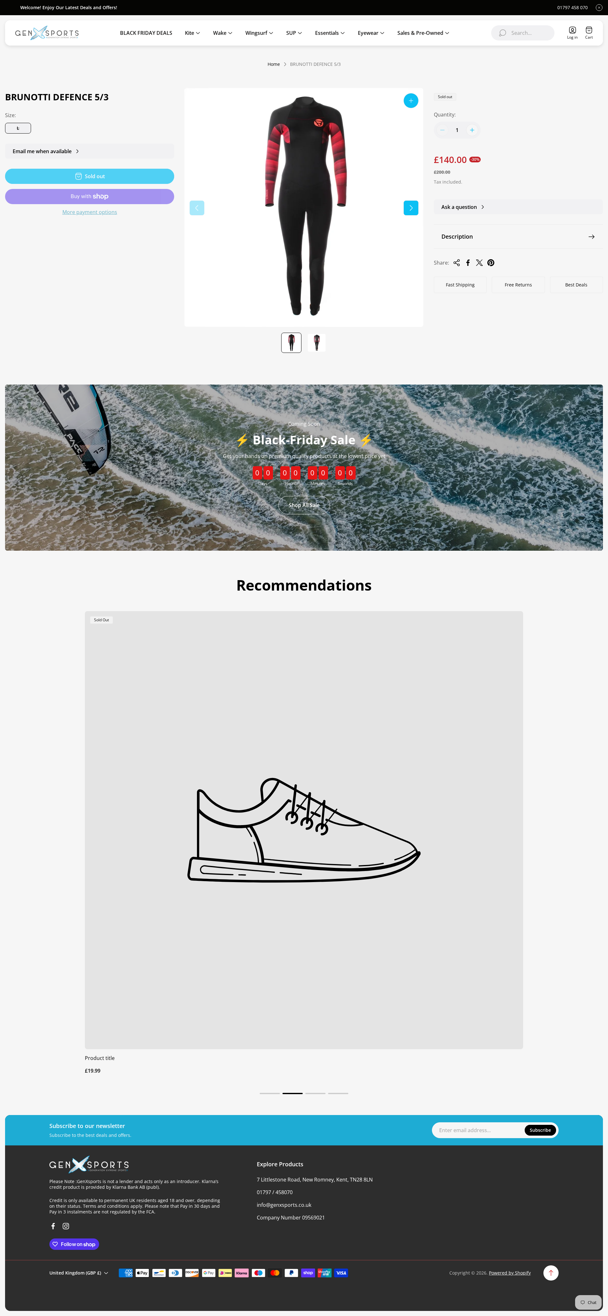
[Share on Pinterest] (491, 262)
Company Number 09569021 (291, 1217)
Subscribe (540, 1130)
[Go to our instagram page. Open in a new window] (66, 1226)
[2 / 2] (317, 343)
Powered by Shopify (510, 1273)
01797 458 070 (572, 7)
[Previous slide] (197, 208)
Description (457, 236)
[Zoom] (411, 100)
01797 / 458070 (275, 1192)
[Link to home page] (89, 1165)
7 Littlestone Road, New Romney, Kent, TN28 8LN (315, 1179)
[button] (270, 1093)
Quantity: (445, 114)
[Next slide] (411, 208)
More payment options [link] (89, 212)
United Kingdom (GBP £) (75, 1273)
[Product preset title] (304, 830)
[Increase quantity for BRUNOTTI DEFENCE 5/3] (472, 130)
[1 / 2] (291, 343)
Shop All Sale (304, 505)
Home (274, 64)
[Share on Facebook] (468, 262)
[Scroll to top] (551, 1273)
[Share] (456, 262)
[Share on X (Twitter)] (479, 262)
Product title (100, 1058)
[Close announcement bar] (599, 7)
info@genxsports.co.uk (284, 1204)
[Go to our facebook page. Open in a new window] (53, 1226)
